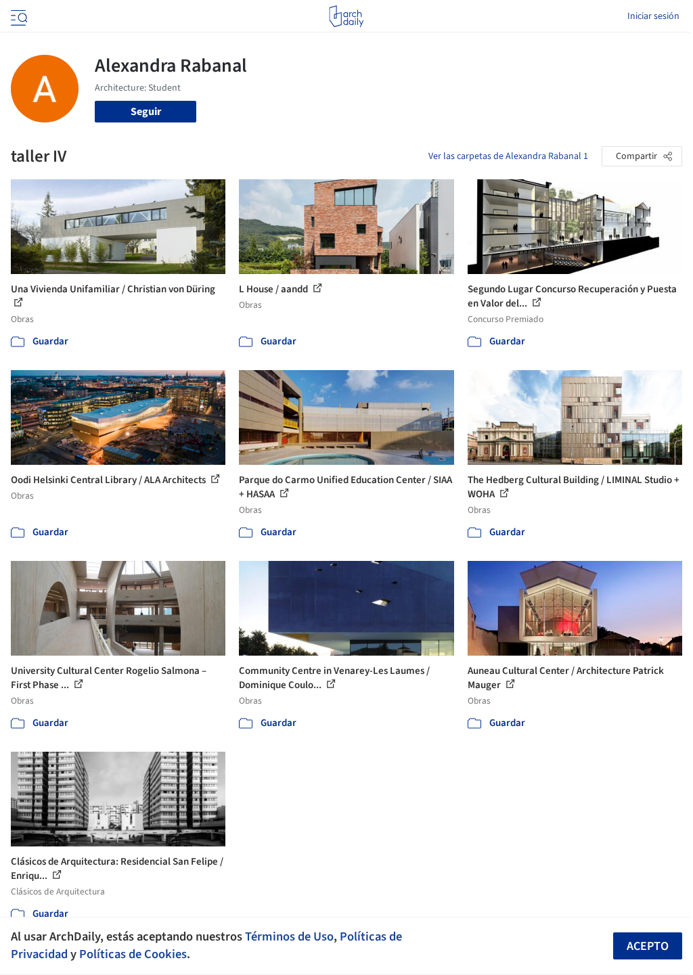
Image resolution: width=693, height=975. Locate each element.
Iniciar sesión (653, 16)
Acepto (648, 946)
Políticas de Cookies (133, 954)
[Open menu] (17, 16)
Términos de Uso (289, 936)
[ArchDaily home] (346, 16)
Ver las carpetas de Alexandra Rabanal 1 (508, 156)
